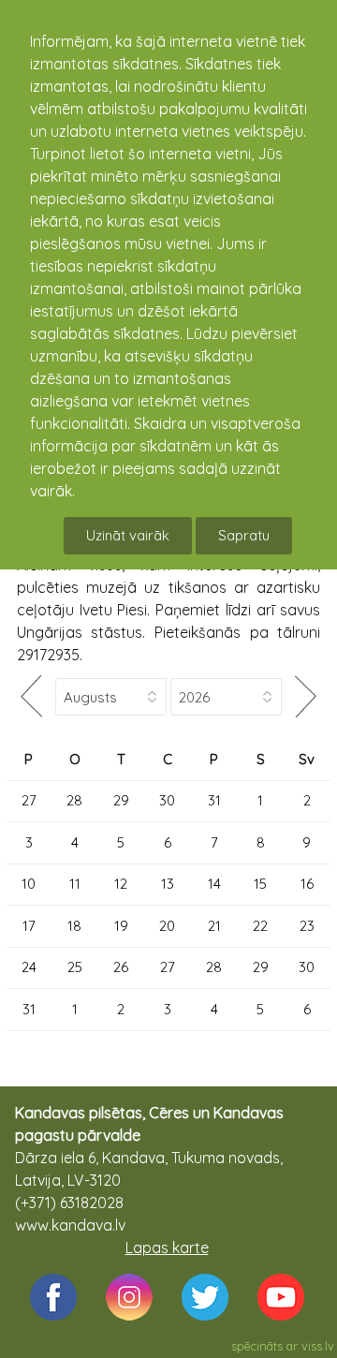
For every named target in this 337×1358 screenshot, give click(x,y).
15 (260, 884)
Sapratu (244, 535)
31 (214, 800)
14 (214, 884)
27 (29, 800)
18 (74, 926)
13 (167, 884)
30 (167, 800)
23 (307, 926)
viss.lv (317, 1345)
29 (121, 800)
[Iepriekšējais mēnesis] (31, 696)
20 (167, 926)
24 (29, 967)
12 (120, 884)
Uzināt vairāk (127, 535)
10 (29, 884)
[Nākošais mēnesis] (306, 696)
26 (120, 967)
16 (307, 884)
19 (121, 926)
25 (74, 967)
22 (260, 926)
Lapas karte (167, 1247)
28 (74, 800)
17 (29, 926)
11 (75, 884)
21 (214, 926)
